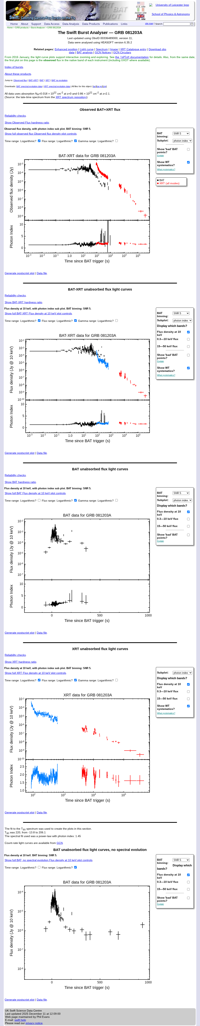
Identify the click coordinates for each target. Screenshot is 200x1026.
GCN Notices (103, 52)
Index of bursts (14, 67)
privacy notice (34, 1023)
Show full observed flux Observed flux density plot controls (41, 133)
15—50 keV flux (167, 346)
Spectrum (102, 49)
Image (114, 49)
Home (14, 23)
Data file (42, 273)
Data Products (91, 23)
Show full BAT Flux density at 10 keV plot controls (35, 493)
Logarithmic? (28, 141)
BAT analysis (85, 52)
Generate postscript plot (19, 273)
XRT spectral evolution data (57, 86)
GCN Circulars (122, 52)
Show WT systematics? (166, 163)
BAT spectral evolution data (29, 86)
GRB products (22, 27)
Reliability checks (15, 115)
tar (94, 86)
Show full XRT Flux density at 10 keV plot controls (35, 672)
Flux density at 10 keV (169, 333)
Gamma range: (87, 141)
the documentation (132, 57)
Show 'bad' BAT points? (167, 151)
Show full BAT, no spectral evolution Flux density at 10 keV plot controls (48, 860)
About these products (18, 73)
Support (36, 23)
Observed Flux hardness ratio (27, 122)
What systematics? (166, 169)
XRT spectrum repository (71, 97)
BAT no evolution (59, 80)
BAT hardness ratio (20, 482)
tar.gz (99, 86)
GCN (60, 842)
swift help (20, 1020)
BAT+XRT (33, 80)
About (24, 23)
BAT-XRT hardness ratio (23, 302)
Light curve (87, 49)
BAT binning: (162, 135)
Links (124, 23)
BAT (42, 80)
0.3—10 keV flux (167, 339)
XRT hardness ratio (20, 661)
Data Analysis (70, 23)
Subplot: (163, 140)
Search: (159, 24)
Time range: (12, 141)
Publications (110, 23)
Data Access (51, 23)
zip (104, 86)
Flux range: (49, 141)
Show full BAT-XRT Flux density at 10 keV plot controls (38, 313)
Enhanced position (66, 49)
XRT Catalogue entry (133, 49)
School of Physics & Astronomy (171, 14)
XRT (48, 80)
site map (149, 23)
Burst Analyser (38, 27)
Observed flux (20, 80)
